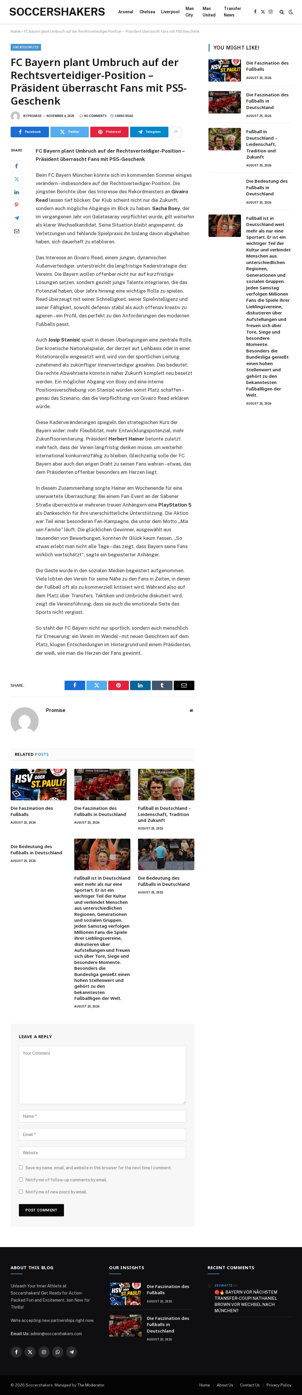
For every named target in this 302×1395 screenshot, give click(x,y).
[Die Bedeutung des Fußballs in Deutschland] (166, 854)
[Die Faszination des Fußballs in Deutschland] (102, 784)
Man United (209, 11)
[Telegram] (16, 217)
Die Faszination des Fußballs (32, 811)
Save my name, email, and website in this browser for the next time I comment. (98, 1167)
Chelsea (147, 11)
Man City (190, 11)
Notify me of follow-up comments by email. (66, 1180)
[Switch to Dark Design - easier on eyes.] (290, 11)
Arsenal (125, 11)
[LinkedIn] (16, 191)
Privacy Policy (279, 1385)
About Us (225, 1385)
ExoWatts (223, 1285)
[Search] (281, 12)
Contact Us (250, 1385)
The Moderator (90, 1385)
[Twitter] (16, 178)
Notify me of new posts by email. (56, 1192)
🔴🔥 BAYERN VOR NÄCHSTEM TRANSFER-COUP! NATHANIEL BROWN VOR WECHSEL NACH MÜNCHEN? (245, 1301)
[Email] (16, 230)
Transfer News (232, 11)
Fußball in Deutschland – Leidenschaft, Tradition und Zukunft (164, 814)
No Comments (95, 116)
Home (15, 31)
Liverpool (170, 11)
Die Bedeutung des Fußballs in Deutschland (36, 849)
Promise (35, 116)
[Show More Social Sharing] (176, 132)
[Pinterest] (16, 204)
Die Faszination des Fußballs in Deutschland (100, 811)
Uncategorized (26, 47)
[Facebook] (16, 166)
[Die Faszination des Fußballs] (39, 784)
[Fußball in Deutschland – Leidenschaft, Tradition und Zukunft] (166, 784)
